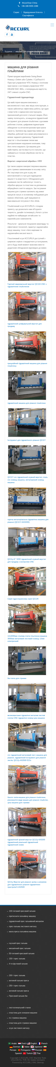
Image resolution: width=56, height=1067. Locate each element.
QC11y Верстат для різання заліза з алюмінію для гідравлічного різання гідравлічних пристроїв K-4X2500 (27, 884)
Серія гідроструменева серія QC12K (23, 599)
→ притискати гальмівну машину (21, 916)
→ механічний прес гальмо (18, 948)
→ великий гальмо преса (18, 980)
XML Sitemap (38, 1062)
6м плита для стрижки (17, 678)
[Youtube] (12, 34)
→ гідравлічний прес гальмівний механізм (25, 921)
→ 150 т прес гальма (16, 958)
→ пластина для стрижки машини (22, 1023)
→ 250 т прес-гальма (16, 985)
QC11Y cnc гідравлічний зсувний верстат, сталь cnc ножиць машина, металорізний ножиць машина (28, 479)
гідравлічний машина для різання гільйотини (27, 403)
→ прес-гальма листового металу (22, 926)
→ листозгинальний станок (19, 1007)
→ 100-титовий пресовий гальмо (21, 911)
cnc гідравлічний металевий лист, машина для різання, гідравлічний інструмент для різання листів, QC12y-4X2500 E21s (27, 757)
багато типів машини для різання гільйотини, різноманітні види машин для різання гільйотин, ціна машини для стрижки (28, 800)
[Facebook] (7, 34)
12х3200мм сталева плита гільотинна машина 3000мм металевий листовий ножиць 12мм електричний (27, 638)
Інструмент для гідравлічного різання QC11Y (27, 440)
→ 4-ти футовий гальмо (17, 964)
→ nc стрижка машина (16, 1018)
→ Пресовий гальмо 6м (17, 996)
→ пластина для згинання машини (22, 1013)
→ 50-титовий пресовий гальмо (20, 953)
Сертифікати (28, 15)
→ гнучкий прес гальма (17, 943)
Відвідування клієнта (32, 12)
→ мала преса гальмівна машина (21, 931)
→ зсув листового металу (18, 1028)
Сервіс (16, 12)
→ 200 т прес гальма (16, 975)
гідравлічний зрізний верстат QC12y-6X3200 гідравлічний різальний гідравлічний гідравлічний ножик (26, 842)
